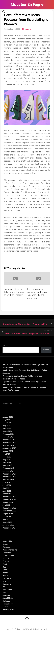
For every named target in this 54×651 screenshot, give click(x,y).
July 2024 (6, 482)
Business (6, 547)
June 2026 (7, 423)
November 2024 (9, 477)
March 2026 (7, 431)
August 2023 (8, 502)
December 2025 (9, 440)
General (6, 570)
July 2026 (6, 420)
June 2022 (7, 516)
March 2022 (7, 522)
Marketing (7, 584)
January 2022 (8, 525)
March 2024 (7, 494)
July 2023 (6, 505)
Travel (5, 607)
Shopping (26, 29)
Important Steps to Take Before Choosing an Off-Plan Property (14, 292)
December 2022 (9, 508)
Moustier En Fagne (27, 4)
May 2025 (6, 460)
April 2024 (7, 491)
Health (5, 573)
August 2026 (8, 417)
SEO (4, 592)
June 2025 (7, 457)
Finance (6, 561)
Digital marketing (10, 550)
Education (7, 553)
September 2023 (9, 499)
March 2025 (7, 465)
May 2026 (6, 425)
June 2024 (7, 485)
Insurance (7, 578)
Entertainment (8, 556)
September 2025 (9, 448)
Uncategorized (9, 610)
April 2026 (7, 428)
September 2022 (9, 511)
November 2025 (9, 443)
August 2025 (8, 451)
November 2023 (9, 497)
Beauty (5, 544)
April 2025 (7, 463)
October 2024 (8, 480)
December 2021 (9, 528)
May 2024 (6, 488)
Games (5, 567)
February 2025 (8, 468)
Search (5, 345)
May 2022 (6, 519)
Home (5, 575)
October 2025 (8, 445)
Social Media (8, 598)
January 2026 (8, 437)
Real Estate (7, 590)
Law (4, 581)
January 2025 (8, 471)
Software (6, 601)
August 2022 (8, 514)
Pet (4, 587)
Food (5, 564)
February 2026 (8, 434)
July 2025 (6, 454)
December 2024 (9, 474)
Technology (7, 604)
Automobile (7, 541)
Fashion (6, 558)
